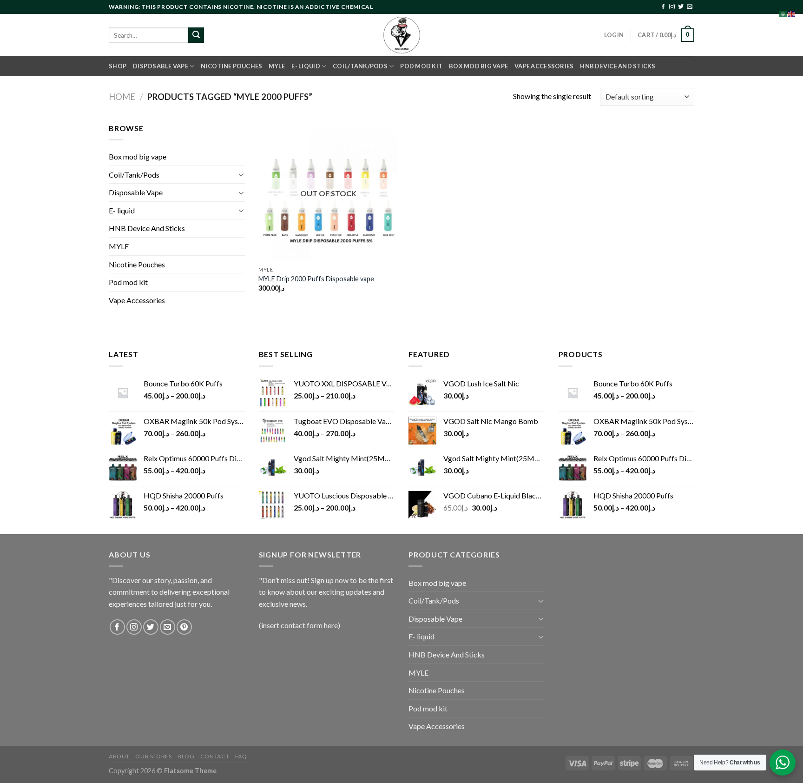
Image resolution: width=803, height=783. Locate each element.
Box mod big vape (478, 66)
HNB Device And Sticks (617, 66)
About (119, 756)
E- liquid (305, 66)
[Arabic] (783, 12)
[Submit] (196, 35)
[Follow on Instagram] (672, 7)
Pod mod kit (421, 66)
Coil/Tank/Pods (360, 66)
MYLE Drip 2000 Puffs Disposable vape (316, 279)
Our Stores (153, 756)
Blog (186, 756)
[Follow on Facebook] (663, 7)
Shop (117, 66)
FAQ (241, 756)
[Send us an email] (689, 7)
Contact (214, 756)
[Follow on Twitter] (681, 7)
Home (122, 97)
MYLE (277, 66)
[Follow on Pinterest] (184, 627)
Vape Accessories (543, 66)
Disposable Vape (160, 66)
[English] (792, 12)
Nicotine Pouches (231, 66)
